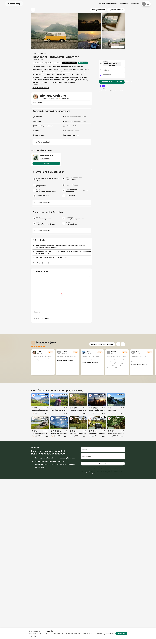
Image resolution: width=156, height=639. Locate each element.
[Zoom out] (89, 279)
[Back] (33, 10)
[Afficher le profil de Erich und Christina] (88, 95)
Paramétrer (99, 634)
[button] (112, 63)
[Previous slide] (118, 344)
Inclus (47, 163)
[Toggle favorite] (33, 395)
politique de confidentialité (100, 473)
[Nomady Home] (13, 3)
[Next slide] (123, 344)
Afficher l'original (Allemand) (40, 88)
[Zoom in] (89, 276)
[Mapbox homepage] (36, 312)
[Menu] (146, 3)
